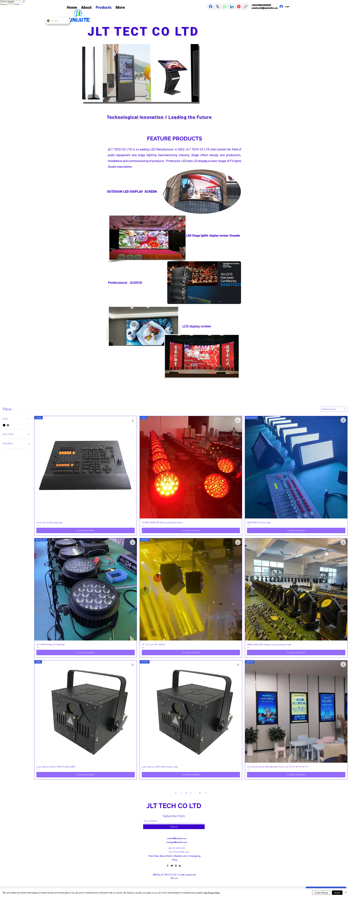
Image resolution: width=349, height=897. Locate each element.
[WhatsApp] (225, 6)
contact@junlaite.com (176, 838)
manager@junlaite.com (176, 842)
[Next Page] (205, 793)
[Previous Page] (175, 793)
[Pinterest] (239, 6)
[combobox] (334, 409)
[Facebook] (210, 6)
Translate (16, 4)
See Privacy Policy (212, 892)
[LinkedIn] (232, 6)
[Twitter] (171, 865)
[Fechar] (345, 892)
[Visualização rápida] (296, 589)
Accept (337, 892)
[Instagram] (175, 865)
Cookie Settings (321, 892)
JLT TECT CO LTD (145, 31)
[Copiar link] (246, 6)
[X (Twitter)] (217, 6)
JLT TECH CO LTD (175, 806)
